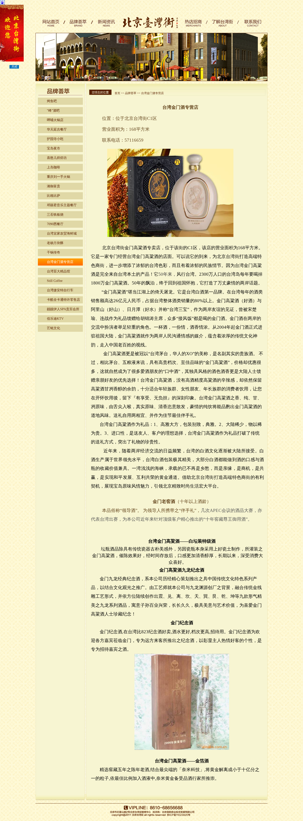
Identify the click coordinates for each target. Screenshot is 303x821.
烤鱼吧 (52, 101)
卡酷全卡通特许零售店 (63, 299)
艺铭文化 (53, 328)
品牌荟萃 (130, 93)
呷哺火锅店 (55, 120)
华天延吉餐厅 (57, 129)
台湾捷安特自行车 (60, 290)
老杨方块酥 (55, 243)
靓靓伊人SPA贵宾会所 (63, 309)
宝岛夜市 (53, 148)
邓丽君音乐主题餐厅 (62, 205)
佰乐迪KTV (55, 318)
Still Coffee (54, 281)
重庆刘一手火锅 (58, 177)
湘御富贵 (53, 186)
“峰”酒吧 (53, 110)
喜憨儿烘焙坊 (57, 158)
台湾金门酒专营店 (60, 262)
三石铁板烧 (55, 214)
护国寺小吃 (55, 139)
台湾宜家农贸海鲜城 (62, 233)
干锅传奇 (53, 252)
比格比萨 (53, 195)
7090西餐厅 (55, 224)
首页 (117, 93)
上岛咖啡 (53, 167)
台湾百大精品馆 (58, 271)
